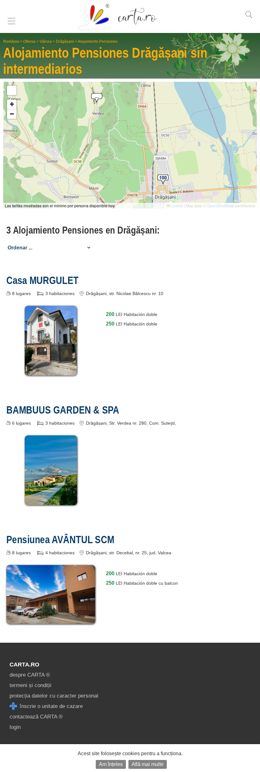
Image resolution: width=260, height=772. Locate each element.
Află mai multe (148, 764)
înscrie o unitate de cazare (50, 706)
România (11, 41)
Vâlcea (46, 41)
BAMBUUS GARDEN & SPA (62, 410)
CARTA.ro (24, 664)
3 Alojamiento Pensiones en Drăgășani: (83, 230)
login (15, 727)
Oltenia (29, 41)
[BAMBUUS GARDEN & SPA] (51, 501)
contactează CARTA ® (36, 717)
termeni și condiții (30, 685)
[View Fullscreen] (11, 90)
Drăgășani (65, 41)
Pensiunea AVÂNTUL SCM (60, 539)
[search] (249, 18)
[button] (96, 98)
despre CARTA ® (30, 675)
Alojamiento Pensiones (98, 41)
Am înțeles (111, 764)
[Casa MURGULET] (51, 371)
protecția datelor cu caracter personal (54, 696)
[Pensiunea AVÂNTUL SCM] (50, 619)
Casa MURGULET (42, 280)
